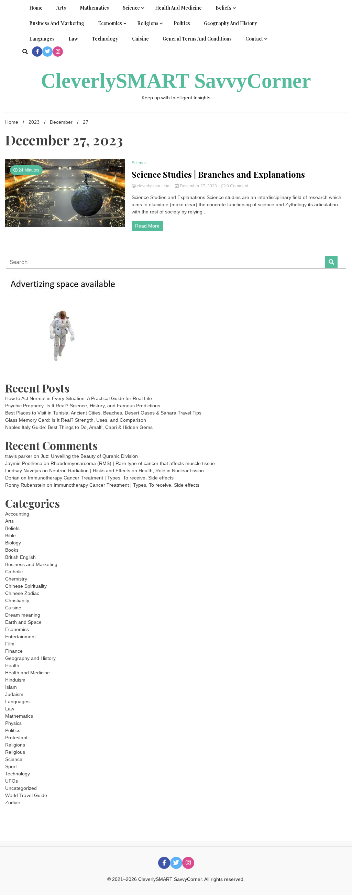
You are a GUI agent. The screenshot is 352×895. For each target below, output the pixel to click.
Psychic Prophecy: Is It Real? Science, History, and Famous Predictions (82, 405)
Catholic (14, 571)
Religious (15, 752)
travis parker (18, 456)
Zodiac (12, 802)
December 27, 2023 (198, 186)
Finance (14, 651)
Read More (147, 226)
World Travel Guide (26, 795)
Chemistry (16, 579)
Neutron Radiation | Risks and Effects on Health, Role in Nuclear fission (126, 470)
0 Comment (237, 186)
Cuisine (140, 38)
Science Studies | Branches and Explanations (218, 174)
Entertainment (20, 636)
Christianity (17, 600)
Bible (10, 535)
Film (9, 644)
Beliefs (223, 7)
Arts (61, 7)
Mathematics (94, 7)
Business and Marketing (56, 23)
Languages (42, 38)
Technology (105, 38)
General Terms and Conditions (197, 38)
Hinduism (15, 680)
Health (12, 665)
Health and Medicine (178, 7)
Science (131, 7)
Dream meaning (22, 615)
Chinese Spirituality (26, 586)
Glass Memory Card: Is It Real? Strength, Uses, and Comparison (75, 420)
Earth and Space (23, 622)
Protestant (16, 737)
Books (12, 550)
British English (20, 557)
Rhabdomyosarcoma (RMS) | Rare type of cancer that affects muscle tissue (133, 463)
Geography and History (230, 23)
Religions (147, 23)
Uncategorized (21, 788)
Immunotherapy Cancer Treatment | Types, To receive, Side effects (101, 477)
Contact (254, 38)
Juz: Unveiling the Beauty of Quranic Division (89, 456)
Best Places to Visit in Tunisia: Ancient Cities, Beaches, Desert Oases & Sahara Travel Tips (103, 413)
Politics (182, 23)
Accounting (17, 514)
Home (36, 7)
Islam (11, 687)
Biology (13, 542)
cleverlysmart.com (154, 186)
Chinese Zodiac (22, 593)
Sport (11, 766)
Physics (13, 723)
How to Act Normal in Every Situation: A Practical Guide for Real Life (78, 398)
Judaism (14, 694)
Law (73, 38)
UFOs (11, 781)
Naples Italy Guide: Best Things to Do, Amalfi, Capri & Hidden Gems (79, 427)
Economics (110, 23)
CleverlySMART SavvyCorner (176, 80)
